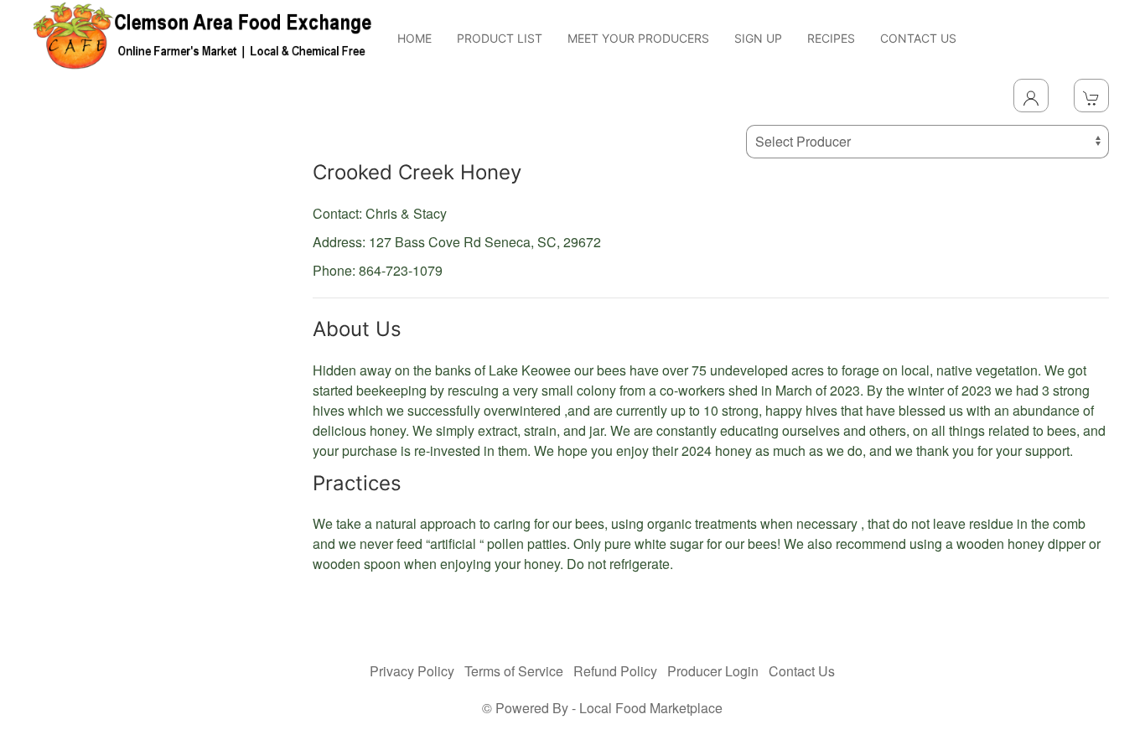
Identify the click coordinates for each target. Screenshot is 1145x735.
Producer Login (713, 671)
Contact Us (802, 671)
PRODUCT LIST (499, 38)
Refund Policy (615, 671)
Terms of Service (513, 671)
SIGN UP (758, 38)
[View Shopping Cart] (1091, 95)
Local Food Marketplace (651, 707)
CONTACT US (918, 38)
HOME (414, 38)
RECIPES (831, 38)
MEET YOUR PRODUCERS (638, 38)
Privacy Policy (412, 671)
